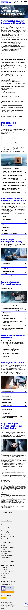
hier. (21, 116)
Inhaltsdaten (5, 315)
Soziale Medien (6, 227)
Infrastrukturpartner (8, 391)
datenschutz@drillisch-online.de (10, 96)
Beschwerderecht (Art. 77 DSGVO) (11, 192)
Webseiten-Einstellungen (8, 523)
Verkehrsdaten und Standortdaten (12, 306)
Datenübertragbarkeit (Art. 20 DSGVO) (13, 182)
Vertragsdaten (6, 263)
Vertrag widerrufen (6, 521)
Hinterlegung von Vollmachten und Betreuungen (12, 321)
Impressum (4, 515)
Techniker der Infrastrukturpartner (12, 394)
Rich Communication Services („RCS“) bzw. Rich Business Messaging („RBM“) (13, 309)
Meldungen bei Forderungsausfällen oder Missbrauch (12, 328)
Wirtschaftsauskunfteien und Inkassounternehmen (10, 408)
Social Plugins (5, 230)
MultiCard (4, 570)
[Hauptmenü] (25, 2)
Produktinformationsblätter (8, 537)
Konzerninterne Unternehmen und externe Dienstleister (12, 417)
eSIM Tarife (4, 568)
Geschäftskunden (6, 535)
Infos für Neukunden (6, 551)
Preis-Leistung (5, 527)
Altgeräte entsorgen (6, 555)
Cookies (4, 216)
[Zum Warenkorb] (18, 2)
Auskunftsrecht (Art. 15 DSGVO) (11, 168)
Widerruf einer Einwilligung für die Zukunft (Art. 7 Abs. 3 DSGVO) (11, 188)
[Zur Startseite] (6, 2)
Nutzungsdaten (6, 219)
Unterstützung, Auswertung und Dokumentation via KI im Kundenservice (11, 355)
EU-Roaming (4, 549)
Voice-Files (5, 266)
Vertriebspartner (7, 399)
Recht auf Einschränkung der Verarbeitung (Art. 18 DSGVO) (10, 179)
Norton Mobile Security (7, 572)
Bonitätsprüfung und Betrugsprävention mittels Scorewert (12, 272)
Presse (3, 529)
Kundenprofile (6, 325)
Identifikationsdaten (8, 269)
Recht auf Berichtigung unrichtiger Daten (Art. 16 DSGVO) (12, 172)
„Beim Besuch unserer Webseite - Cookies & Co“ (14, 111)
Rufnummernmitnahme (7, 547)
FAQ (2, 559)
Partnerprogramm (6, 531)
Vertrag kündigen (6, 533)
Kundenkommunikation (8, 318)
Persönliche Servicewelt (7, 561)
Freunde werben (5, 557)
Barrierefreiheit (5, 539)
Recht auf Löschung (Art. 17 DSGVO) (12, 175)
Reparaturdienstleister (8, 405)
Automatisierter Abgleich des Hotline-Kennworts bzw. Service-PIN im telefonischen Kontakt (13, 349)
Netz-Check (4, 553)
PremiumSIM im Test (6, 584)
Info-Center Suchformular (9, 222)
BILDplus (3, 577)
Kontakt (3, 545)
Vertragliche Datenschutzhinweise (12, 105)
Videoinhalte (5, 225)
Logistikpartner (6, 396)
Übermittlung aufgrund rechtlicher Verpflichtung (12, 412)
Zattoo (3, 575)
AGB (2, 517)
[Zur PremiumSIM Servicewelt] (22, 2)
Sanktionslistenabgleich (9, 276)
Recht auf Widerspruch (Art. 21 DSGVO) (13, 185)
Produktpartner (6, 402)
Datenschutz (4, 519)
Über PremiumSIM (6, 525)
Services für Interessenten (9, 233)
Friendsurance (5, 573)
